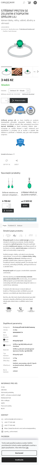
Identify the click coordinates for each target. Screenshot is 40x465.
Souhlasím (19, 460)
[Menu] (35, 3)
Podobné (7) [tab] (12, 226)
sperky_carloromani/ (11, 432)
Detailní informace (7, 154)
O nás (3, 387)
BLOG (3, 409)
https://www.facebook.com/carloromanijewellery (20, 428)
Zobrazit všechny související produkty (20, 219)
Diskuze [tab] (19, 226)
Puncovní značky (6, 406)
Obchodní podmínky (7, 392)
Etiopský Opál (18, 341)
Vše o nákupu (5, 400)
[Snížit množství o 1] (9, 102)
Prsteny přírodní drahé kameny (24, 327)
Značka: (9, 31)
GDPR (3, 403)
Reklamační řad (6, 398)
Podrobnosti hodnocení (26, 29)
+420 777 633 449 (9, 422)
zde (27, 448)
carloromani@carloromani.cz (13, 419)
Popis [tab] (5, 226)
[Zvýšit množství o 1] (9, 99)
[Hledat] (24, 3)
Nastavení (19, 453)
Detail (25, 205)
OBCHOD (4, 390)
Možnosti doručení (28, 94)
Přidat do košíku (20, 100)
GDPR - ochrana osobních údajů (11, 395)
